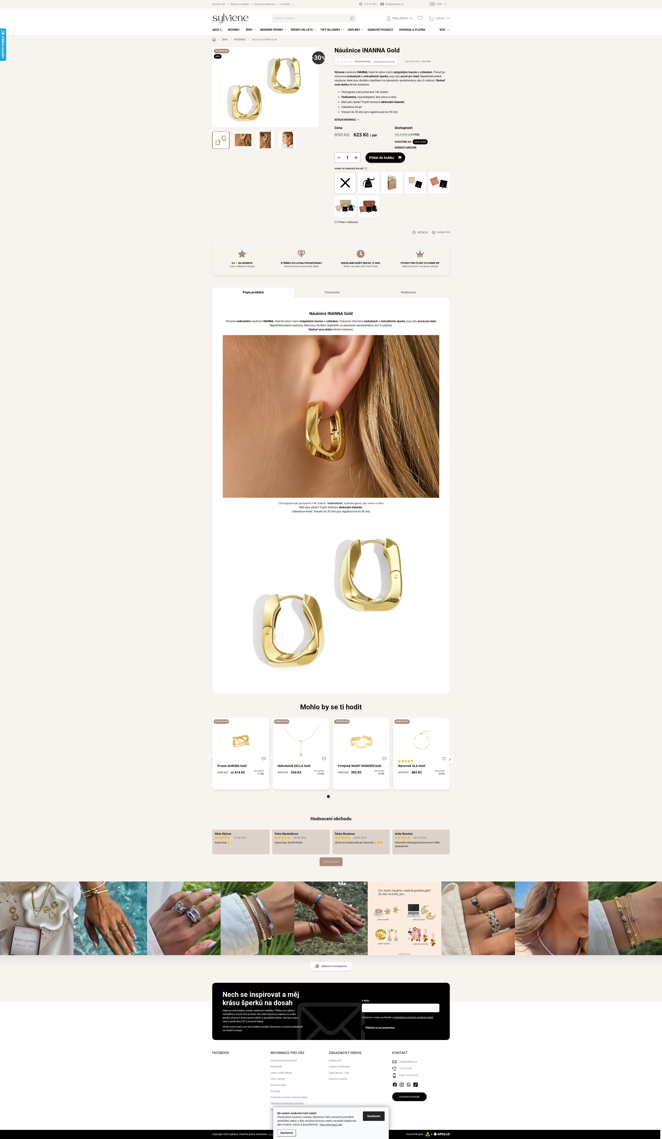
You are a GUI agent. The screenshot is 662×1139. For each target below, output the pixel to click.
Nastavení (286, 1133)
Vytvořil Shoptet (414, 1134)
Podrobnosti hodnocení (384, 61)
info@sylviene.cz (408, 1061)
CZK (439, 4)
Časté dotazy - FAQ (339, 1072)
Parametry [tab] (332, 292)
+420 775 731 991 (409, 1075)
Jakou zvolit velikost (281, 1072)
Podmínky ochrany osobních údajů (288, 1097)
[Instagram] (401, 1084)
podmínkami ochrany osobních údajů (413, 1017)
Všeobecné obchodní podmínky (287, 1103)
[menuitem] (218, 30)
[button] (328, 796)
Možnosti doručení (406, 147)
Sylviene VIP (218, 4)
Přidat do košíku (381, 158)
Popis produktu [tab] (253, 292)
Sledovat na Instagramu (334, 966)
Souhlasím (373, 1116)
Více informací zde (330, 1124)
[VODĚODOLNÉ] (240, 740)
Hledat (352, 18)
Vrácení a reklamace (264, 4)
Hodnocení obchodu (331, 818)
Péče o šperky (277, 1078)
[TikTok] (415, 1084)
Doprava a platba (239, 4)
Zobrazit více (331, 861)
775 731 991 (406, 1068)
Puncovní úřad (278, 1085)
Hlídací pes (443, 232)
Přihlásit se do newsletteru (380, 1027)
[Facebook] (394, 1084)
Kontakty (285, 4)
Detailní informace (345, 119)
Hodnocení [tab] (408, 292)
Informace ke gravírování (283, 1060)
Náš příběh (276, 1066)
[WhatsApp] (408, 1084)
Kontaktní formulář (409, 1096)
